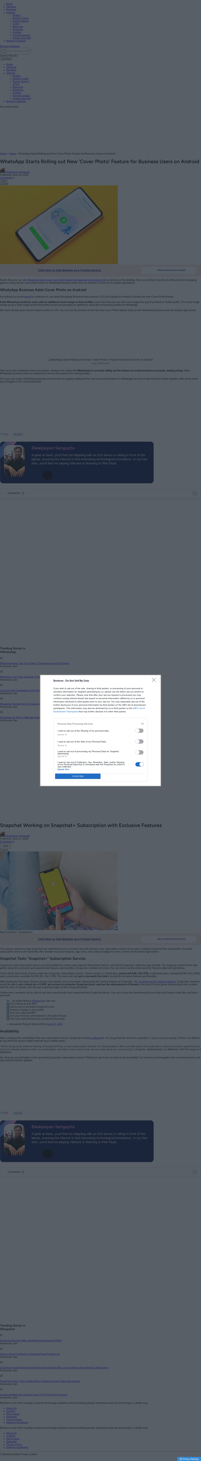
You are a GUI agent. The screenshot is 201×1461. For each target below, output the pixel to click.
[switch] (139, 731)
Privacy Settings (191, 1459)
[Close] (155, 681)
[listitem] (100, 723)
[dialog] (100, 730)
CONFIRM (78, 776)
